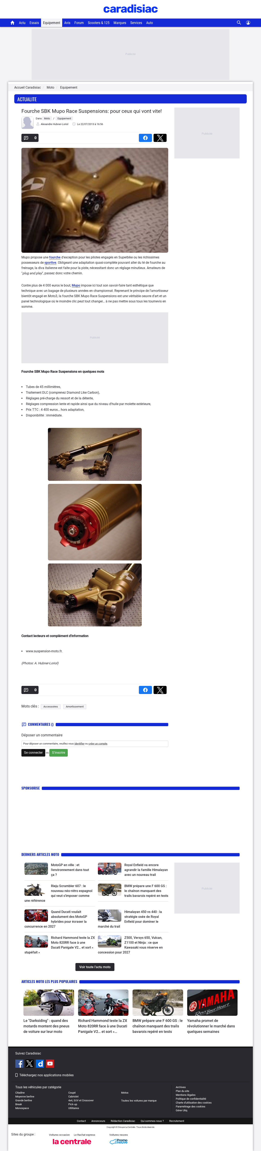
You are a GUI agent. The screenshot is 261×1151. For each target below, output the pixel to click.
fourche (55, 257)
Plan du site (182, 1091)
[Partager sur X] (161, 136)
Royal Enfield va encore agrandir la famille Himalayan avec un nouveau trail (146, 870)
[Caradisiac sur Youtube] (50, 1064)
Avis (67, 23)
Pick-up (72, 1104)
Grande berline (23, 1100)
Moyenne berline (24, 1096)
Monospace (22, 1108)
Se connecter (33, 753)
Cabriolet (73, 1096)
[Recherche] (239, 23)
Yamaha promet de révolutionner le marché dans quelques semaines (211, 1026)
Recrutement (176, 1120)
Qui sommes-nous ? (152, 1120)
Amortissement (75, 706)
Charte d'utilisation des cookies (194, 1102)
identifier (79, 743)
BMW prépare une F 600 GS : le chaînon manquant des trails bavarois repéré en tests (146, 891)
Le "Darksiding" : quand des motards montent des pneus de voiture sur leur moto (46, 1026)
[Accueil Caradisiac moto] (12, 23)
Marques (120, 23)
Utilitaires (73, 1108)
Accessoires (50, 706)
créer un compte (97, 743)
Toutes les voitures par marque (139, 1100)
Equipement (51, 23)
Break (18, 1104)
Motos (124, 1092)
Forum (79, 23)
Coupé (72, 1092)
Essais (34, 23)
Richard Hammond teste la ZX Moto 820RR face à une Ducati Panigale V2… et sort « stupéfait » (102, 1026)
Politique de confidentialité (191, 1098)
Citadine (20, 1092)
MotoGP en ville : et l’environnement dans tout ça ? (70, 870)
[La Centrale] (71, 1145)
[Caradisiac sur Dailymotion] (40, 1064)
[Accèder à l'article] (36, 869)
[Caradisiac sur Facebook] (19, 1064)
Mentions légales (186, 1094)
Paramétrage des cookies (190, 1106)
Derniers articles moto (40, 854)
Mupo (76, 285)
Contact (81, 1120)
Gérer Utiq (181, 1110)
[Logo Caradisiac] (131, 16)
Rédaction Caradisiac (123, 1120)
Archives (181, 1087)
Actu (22, 23)
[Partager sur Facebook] (146, 136)
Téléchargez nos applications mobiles (46, 1075)
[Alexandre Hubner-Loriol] (27, 128)
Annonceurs (98, 1120)
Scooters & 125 (98, 23)
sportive (50, 263)
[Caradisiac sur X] (30, 1064)
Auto (149, 23)
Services (136, 23)
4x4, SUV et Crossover (81, 1100)
